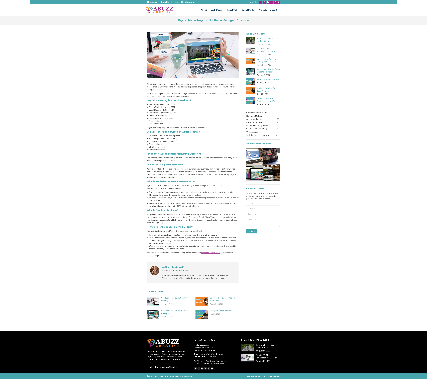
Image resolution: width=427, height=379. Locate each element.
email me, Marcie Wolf (210, 252)
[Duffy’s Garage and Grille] (271, 156)
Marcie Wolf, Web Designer (211, 354)
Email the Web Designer (170, 2)
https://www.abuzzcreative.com (175, 270)
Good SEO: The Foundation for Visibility (174, 299)
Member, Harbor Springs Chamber (162, 367)
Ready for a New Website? (221, 310)
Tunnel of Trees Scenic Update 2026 (267, 40)
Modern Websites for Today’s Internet (266, 89)
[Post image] (153, 301)
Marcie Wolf (187, 376)
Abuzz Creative (159, 376)
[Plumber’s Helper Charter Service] (254, 156)
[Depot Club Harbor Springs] (271, 173)
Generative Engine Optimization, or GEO (266, 99)
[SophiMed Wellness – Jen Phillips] (254, 173)
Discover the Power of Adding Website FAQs (222, 299)
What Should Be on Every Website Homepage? (175, 312)
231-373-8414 (154, 2)
